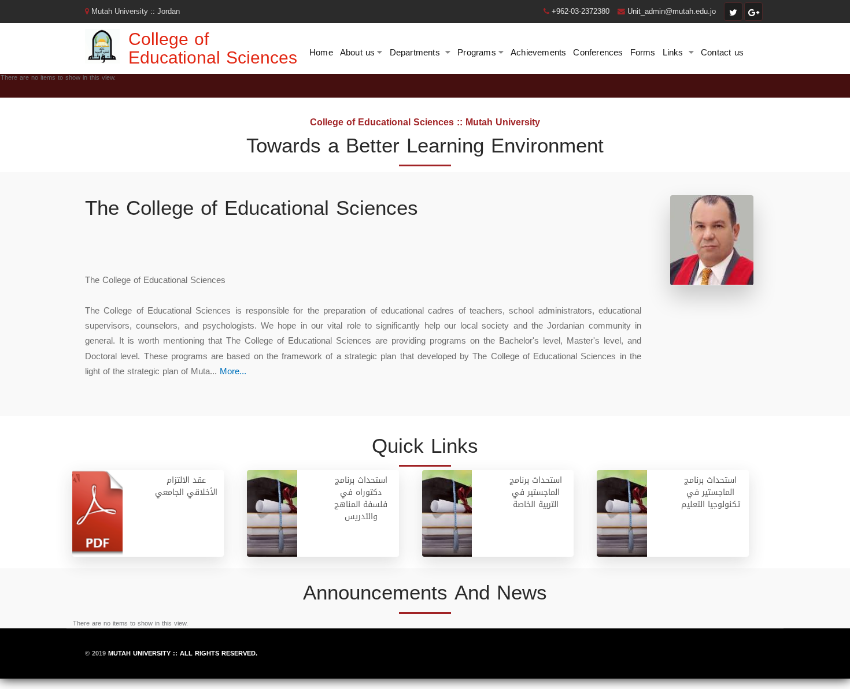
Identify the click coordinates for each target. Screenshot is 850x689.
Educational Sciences (212, 58)
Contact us (722, 52)
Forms (643, 52)
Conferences (598, 52)
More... (233, 371)
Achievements (538, 52)
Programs (476, 52)
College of (168, 39)
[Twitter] (733, 11)
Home (321, 52)
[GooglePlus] (753, 11)
